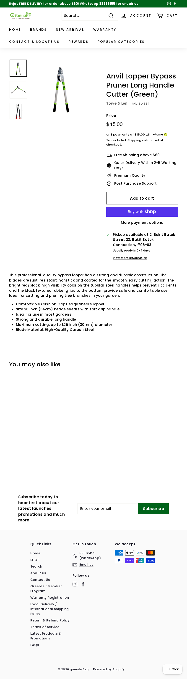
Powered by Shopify (109, 669)
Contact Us (40, 579)
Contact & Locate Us (34, 41)
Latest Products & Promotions (45, 636)
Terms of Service (45, 627)
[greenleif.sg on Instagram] (75, 583)
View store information (130, 258)
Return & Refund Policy (50, 620)
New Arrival (70, 29)
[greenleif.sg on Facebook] (83, 583)
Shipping (134, 140)
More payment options (142, 222)
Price (111, 115)
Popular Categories (121, 41)
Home (15, 29)
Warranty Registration (49, 597)
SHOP (34, 560)
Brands (38, 29)
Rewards (78, 41)
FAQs (34, 645)
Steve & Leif (117, 103)
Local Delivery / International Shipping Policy (49, 609)
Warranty (104, 29)
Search (36, 566)
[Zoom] (61, 89)
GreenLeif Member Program (46, 588)
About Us (38, 573)
